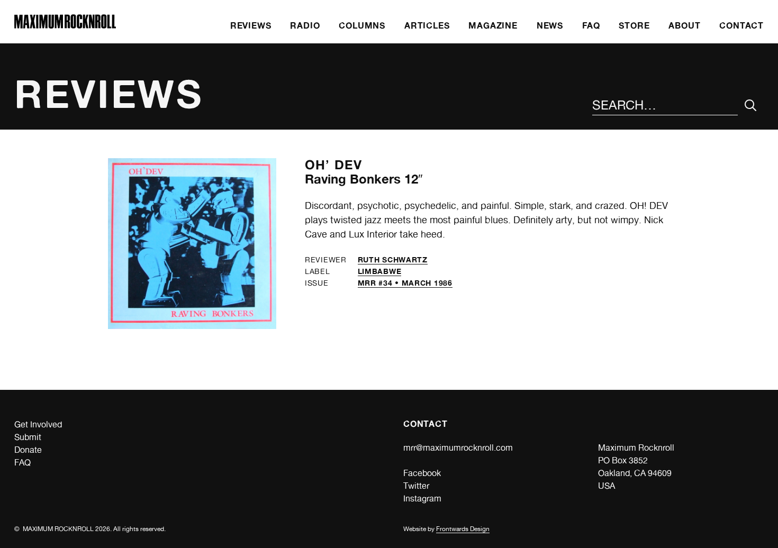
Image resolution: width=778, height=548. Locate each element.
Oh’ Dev (333, 164)
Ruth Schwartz (393, 259)
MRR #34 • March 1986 (405, 282)
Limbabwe (380, 271)
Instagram (422, 499)
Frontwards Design (463, 529)
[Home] (65, 26)
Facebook (422, 473)
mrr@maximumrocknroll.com (458, 448)
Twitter (416, 486)
